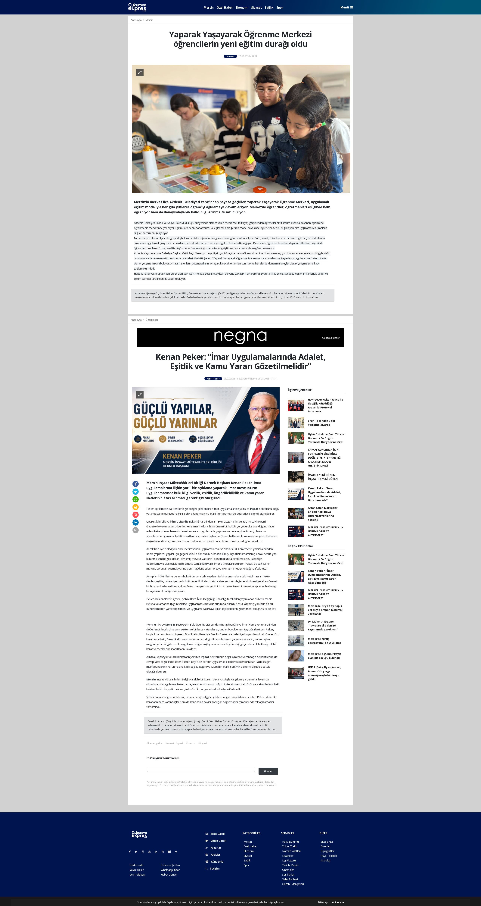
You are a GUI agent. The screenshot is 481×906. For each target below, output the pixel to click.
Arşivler (215, 854)
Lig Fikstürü (289, 860)
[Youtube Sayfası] (151, 851)
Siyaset (256, 7)
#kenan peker (155, 743)
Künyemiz (217, 861)
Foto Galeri (217, 834)
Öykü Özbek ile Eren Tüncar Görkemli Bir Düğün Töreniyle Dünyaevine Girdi (326, 438)
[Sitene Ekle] (177, 851)
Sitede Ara (327, 841)
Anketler (325, 846)
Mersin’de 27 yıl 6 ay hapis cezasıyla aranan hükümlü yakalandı (325, 610)
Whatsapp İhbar (170, 870)
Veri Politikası (137, 874)
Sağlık (269, 7)
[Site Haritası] (171, 851)
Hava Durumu (290, 841)
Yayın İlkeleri (137, 870)
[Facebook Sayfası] (131, 851)
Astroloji (325, 860)
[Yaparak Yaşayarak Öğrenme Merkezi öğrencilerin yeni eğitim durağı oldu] (241, 128)
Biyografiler (327, 851)
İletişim (214, 868)
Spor (279, 7)
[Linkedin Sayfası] (157, 851)
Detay (324, 902)
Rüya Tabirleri (329, 856)
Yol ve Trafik (289, 846)
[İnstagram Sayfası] (144, 851)
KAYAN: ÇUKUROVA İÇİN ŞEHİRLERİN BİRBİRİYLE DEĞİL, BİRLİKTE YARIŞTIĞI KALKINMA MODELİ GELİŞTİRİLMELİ (324, 457)
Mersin (209, 7)
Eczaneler (287, 856)
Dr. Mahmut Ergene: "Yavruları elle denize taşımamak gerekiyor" (323, 625)
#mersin (191, 743)
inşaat (254, 509)
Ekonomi (242, 7)
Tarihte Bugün (290, 865)
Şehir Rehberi (290, 879)
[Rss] (164, 851)
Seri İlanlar (288, 874)
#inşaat (202, 743)
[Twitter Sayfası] (137, 851)
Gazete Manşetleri (293, 884)
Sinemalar (288, 870)
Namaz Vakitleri (291, 851)
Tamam (339, 902)
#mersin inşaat (174, 743)
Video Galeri (218, 840)
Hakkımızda (136, 865)
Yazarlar (215, 847)
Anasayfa (136, 20)
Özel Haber (225, 7)
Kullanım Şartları (170, 865)
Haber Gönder (169, 874)
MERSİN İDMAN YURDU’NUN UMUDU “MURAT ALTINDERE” (325, 531)
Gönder (268, 771)
